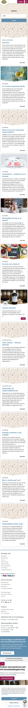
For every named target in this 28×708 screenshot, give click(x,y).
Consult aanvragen (5, 592)
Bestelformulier (5, 564)
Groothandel (4, 567)
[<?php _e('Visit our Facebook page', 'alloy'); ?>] (4, 602)
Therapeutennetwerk (6, 569)
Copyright (15, 660)
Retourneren (4, 586)
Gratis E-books (4, 562)
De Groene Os (7, 653)
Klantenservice (4, 582)
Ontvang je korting (7, 678)
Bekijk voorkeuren (14, 702)
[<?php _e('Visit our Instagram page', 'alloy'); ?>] (1, 602)
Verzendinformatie (5, 584)
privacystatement (4, 694)
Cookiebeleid (10, 705)
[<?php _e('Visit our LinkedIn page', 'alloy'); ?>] (8, 602)
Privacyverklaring (16, 705)
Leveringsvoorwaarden (6, 588)
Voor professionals (5, 566)
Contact (3, 596)
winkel (20, 2)
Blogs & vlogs (4, 558)
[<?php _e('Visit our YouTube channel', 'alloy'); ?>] (6, 602)
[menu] (26, 1)
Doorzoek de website (6, 594)
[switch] (25, 706)
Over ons (3, 560)
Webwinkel (3, 556)
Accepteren (14, 698)
